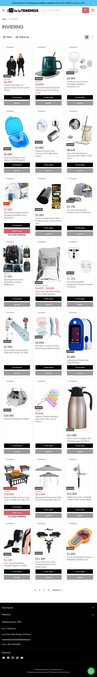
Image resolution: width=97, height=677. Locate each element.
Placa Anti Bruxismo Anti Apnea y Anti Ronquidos (14, 158)
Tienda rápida (17, 97)
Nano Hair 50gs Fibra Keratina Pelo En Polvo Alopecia (48, 292)
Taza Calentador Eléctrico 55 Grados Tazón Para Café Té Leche (47, 90)
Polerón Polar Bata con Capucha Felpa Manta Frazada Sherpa (17, 87)
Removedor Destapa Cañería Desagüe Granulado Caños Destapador (16, 215)
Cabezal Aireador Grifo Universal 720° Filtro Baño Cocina (46, 153)
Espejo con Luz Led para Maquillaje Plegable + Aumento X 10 (77, 84)
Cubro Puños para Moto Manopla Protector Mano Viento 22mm (45, 564)
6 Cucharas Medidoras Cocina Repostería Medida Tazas (79, 558)
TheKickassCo (53, 672)
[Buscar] (85, 10)
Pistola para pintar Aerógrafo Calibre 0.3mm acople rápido (79, 498)
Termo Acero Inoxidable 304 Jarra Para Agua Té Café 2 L (79, 439)
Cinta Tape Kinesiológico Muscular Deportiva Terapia (15, 564)
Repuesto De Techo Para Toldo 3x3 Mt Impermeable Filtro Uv (48, 498)
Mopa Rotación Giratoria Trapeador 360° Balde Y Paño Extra (79, 155)
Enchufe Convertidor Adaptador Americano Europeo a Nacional (80, 284)
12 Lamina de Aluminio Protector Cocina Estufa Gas (78, 211)
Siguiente (57, 590)
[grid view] (87, 37)
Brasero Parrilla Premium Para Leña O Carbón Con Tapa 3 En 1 (17, 500)
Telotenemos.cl (64, 672)
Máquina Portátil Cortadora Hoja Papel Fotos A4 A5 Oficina (46, 419)
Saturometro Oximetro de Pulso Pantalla (77, 361)
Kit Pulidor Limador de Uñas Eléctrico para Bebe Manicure (47, 347)
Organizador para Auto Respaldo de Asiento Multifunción (13, 282)
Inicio (4, 19)
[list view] (92, 37)
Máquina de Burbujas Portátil (16, 419)
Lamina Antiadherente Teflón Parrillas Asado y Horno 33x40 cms (48, 220)
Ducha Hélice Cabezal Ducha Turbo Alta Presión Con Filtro (16, 351)
